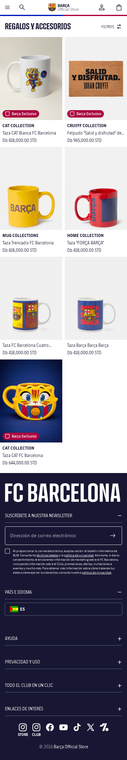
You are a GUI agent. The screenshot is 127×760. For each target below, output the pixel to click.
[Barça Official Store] (63, 7)
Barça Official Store (71, 746)
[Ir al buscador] (22, 7)
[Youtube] (63, 727)
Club (36, 734)
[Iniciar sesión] (101, 7)
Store (23, 734)
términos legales (47, 555)
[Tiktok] (77, 727)
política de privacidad (79, 555)
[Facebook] (50, 727)
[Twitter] (91, 727)
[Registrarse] (112, 535)
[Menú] (7, 7)
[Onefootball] (104, 727)
